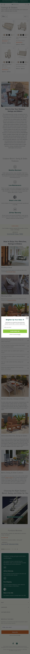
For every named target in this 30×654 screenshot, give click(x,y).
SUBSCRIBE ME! (15, 331)
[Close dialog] (27, 318)
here (19, 334)
